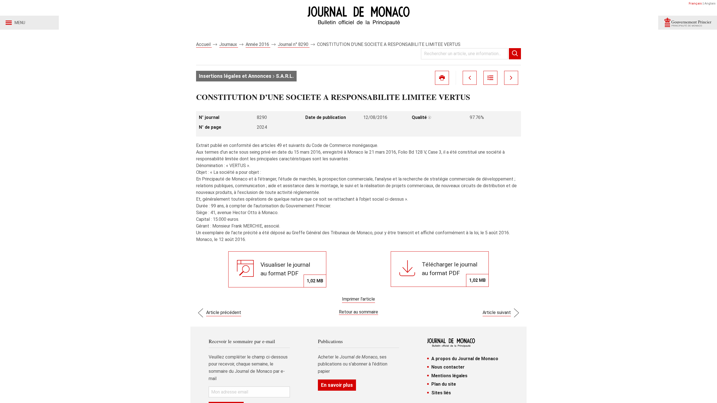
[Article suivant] (511, 78)
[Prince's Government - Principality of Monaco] (687, 23)
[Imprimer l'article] (442, 78)
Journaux (228, 44)
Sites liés (441, 392)
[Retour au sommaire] (490, 78)
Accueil (204, 44)
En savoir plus (337, 385)
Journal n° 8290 (293, 44)
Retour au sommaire (358, 312)
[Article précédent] (470, 78)
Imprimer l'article (358, 299)
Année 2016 (258, 44)
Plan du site (443, 384)
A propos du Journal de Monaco (464, 358)
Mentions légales (449, 375)
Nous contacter (448, 367)
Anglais (710, 3)
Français (695, 3)
